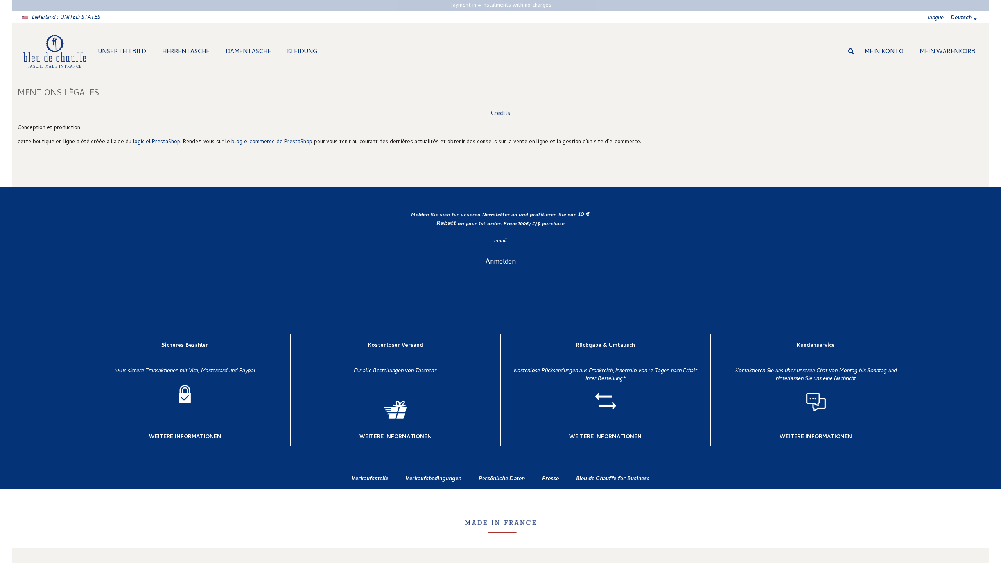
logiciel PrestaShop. (158, 142)
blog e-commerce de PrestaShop (271, 142)
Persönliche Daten (502, 479)
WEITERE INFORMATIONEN (185, 437)
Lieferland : (66, 17)
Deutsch (961, 18)
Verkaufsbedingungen (433, 479)
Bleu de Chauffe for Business (612, 479)
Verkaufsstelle (370, 479)
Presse (550, 479)
